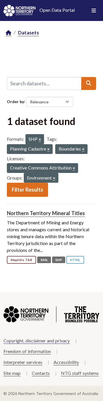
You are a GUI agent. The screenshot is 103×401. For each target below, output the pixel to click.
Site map (12, 373)
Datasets (28, 33)
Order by (15, 101)
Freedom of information (27, 351)
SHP (58, 260)
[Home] (8, 33)
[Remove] (40, 140)
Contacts (41, 373)
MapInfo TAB (21, 260)
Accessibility (66, 362)
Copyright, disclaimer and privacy (36, 340)
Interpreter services (22, 362)
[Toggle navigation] (94, 11)
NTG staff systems (80, 373)
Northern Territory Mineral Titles (46, 213)
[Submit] (88, 83)
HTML (75, 260)
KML (44, 260)
